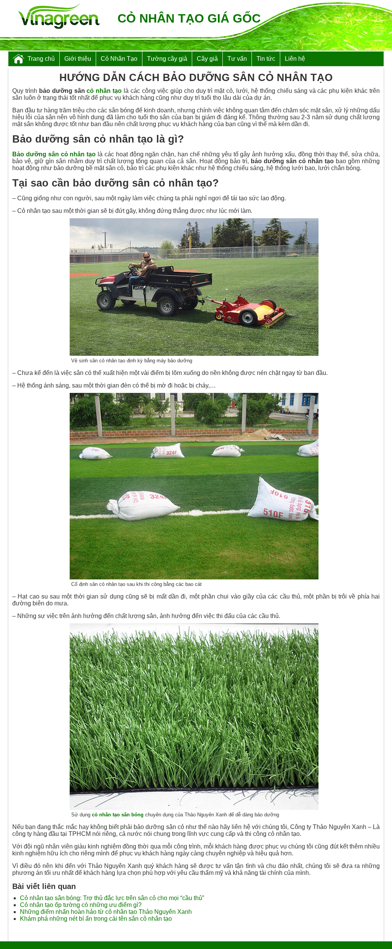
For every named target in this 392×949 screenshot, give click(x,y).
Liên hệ (295, 58)
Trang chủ (41, 58)
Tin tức (265, 58)
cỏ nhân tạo (104, 91)
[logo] (59, 16)
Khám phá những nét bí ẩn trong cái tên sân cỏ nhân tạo (96, 918)
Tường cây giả (167, 58)
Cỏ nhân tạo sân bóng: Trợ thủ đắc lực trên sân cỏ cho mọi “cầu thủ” (112, 898)
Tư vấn (237, 58)
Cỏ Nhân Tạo (119, 58)
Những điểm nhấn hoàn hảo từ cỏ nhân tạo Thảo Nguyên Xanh (106, 911)
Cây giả (207, 58)
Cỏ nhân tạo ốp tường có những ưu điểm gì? (81, 905)
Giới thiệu (77, 58)
